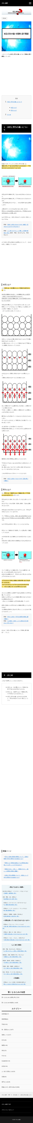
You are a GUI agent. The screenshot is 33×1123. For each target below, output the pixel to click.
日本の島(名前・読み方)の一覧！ (11, 916)
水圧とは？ (14, 107)
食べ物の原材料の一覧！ (9, 910)
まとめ (9, 114)
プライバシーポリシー (8, 1110)
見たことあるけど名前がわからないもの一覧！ (15, 984)
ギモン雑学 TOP (6, 1104)
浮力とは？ (14, 110)
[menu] (30, 3)
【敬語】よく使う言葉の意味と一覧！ (13, 956)
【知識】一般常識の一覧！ (10, 893)
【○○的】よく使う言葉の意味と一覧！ (13, 962)
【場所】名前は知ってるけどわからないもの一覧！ (16, 934)
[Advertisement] (16, 75)
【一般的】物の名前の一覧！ (11, 904)
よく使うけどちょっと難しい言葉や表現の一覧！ (15, 951)
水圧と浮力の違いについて (14, 102)
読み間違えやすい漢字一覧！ (11, 899)
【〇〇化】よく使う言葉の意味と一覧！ (13, 974)
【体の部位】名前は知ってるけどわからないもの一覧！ (17, 939)
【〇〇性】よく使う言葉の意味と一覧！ (13, 968)
